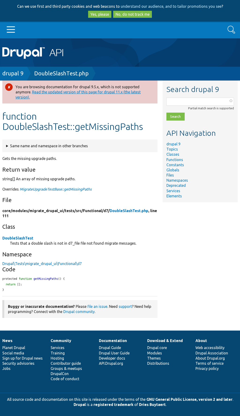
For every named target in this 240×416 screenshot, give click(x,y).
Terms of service (209, 363)
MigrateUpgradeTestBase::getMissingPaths (56, 189)
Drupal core (157, 348)
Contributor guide (66, 363)
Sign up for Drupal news (22, 358)
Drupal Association (211, 353)
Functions (174, 160)
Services (173, 191)
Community (61, 341)
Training (58, 353)
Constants (175, 165)
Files (170, 175)
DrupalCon (60, 374)
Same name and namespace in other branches (49, 146)
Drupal (80, 404)
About (201, 341)
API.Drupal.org (111, 363)
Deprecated (176, 185)
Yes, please (99, 14)
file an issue (97, 306)
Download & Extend (165, 341)
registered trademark (113, 404)
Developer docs (112, 358)
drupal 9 (13, 73)
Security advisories (18, 363)
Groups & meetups (66, 368)
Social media (13, 353)
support (125, 306)
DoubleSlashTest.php (61, 73)
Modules (154, 353)
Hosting (57, 358)
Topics (172, 149)
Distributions (158, 363)
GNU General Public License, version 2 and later (189, 399)
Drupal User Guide (114, 353)
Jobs (6, 368)
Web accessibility (210, 348)
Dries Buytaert (152, 404)
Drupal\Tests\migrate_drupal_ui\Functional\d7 (42, 263)
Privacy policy (207, 368)
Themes (154, 358)
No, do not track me (133, 14)
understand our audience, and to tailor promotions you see (171, 6)
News (7, 341)
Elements (174, 196)
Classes (172, 154)
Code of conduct (65, 379)
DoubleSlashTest (17, 238)
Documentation (113, 341)
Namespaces (177, 180)
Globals (172, 170)
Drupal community (79, 311)
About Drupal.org (210, 358)
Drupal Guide (110, 348)
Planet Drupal (13, 348)
